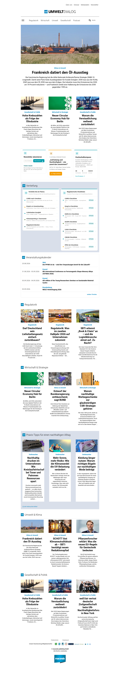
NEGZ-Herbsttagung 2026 (52, 290)
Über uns (69, 5)
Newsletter (94, 5)
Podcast (76, 20)
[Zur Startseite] (60, 11)
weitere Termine (92, 294)
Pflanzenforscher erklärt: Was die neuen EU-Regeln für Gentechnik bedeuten (87, 544)
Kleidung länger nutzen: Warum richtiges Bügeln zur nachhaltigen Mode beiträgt (86, 463)
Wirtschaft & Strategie (60, 112)
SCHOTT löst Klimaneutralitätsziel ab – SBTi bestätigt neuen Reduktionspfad (61, 544)
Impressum (65, 640)
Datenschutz (54, 640)
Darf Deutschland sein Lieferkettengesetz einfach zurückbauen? (32, 334)
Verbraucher (33, 454)
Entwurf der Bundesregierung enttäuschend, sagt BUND (60, 395)
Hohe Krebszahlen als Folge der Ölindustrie (32, 118)
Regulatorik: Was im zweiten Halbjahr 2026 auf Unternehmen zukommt (60, 334)
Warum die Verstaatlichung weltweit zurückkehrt (60, 603)
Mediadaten (85, 5)
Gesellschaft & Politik (32, 112)
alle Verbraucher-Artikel (31, 506)
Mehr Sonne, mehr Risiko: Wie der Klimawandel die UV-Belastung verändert (59, 463)
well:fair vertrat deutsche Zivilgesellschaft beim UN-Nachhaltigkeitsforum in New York (90, 606)
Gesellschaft (65, 20)
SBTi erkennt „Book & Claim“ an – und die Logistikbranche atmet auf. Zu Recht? (88, 335)
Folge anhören (57, 173)
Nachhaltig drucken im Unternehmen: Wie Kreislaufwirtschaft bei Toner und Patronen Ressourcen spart (34, 469)
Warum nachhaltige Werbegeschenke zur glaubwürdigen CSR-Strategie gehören (87, 400)
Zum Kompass (79, 176)
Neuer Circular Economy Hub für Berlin (60, 118)
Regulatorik (33, 20)
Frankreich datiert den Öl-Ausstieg (60, 72)
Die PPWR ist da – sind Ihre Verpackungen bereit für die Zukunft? (66, 265)
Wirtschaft (45, 20)
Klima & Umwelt (60, 68)
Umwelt (55, 20)
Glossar (76, 5)
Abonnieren (37, 160)
